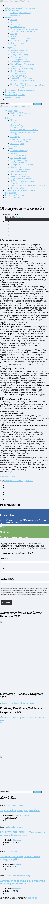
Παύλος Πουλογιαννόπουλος (22, 80)
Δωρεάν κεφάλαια (12, 97)
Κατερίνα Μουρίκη (18, 73)
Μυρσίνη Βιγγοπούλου (20, 76)
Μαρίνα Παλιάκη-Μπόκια (21, 78)
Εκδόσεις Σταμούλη (21, 815)
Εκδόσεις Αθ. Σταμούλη (20, 12)
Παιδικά (13, 19)
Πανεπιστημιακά (17, 43)
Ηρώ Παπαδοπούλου (19, 71)
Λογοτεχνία (15, 36)
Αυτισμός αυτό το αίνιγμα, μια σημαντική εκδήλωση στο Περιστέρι (22, 882)
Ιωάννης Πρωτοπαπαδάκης (21, 69)
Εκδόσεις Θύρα (16, 15)
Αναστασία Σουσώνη (19, 50)
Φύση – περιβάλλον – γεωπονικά (24, 29)
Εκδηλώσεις (10, 92)
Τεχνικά (13, 45)
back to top (32, 898)
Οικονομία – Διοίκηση (19, 41)
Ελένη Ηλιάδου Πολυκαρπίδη (22, 64)
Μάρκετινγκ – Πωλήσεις (20, 38)
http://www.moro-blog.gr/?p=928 (19, 481)
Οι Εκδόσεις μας (12, 10)
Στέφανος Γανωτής (18, 83)
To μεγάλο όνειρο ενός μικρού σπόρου (20, 810)
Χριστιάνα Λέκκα (17, 87)
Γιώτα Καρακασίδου (18, 59)
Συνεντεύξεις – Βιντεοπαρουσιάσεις (20, 90)
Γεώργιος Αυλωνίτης (19, 55)
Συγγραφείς (10, 48)
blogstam (17, 840)
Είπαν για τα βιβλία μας (15, 94)
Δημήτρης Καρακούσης (20, 62)
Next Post (5, 532)
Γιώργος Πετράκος (18, 57)
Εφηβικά (14, 22)
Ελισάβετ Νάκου (17, 66)
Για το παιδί (20, 217)
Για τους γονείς (23, 876)
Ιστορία (13, 34)
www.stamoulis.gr (7, 476)
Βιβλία (8, 17)
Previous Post (7, 515)
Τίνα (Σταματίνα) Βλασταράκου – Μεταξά (27, 85)
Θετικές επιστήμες (18, 27)
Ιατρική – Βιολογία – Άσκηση (22, 31)
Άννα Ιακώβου (16, 52)
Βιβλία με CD (16, 24)
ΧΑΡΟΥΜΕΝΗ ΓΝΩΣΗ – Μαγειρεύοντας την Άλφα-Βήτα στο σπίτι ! (22, 833)
